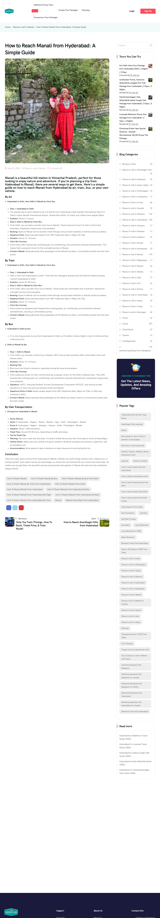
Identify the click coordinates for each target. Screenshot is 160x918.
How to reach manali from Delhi (70, 484)
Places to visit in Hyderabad (134, 219)
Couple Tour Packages (68, 10)
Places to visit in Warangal (134, 312)
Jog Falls (143, 513)
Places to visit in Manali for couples (132, 602)
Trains (125, 318)
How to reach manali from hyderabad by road (77, 494)
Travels (125, 335)
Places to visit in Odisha (132, 271)
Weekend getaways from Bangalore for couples (131, 676)
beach (123, 430)
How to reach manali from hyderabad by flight (29, 494)
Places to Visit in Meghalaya (134, 260)
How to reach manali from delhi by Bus (134, 499)
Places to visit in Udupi (132, 300)
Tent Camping (127, 643)
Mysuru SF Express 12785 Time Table (134, 551)
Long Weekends (141, 525)
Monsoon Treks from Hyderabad (134, 543)
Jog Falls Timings (128, 519)
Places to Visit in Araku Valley (135, 185)
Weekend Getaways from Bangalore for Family (131, 685)
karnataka (125, 525)
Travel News (127, 329)
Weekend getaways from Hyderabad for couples (131, 704)
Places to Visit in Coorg (132, 202)
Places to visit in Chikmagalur (135, 191)
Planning (124, 628)
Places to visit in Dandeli (133, 208)
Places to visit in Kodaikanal (134, 248)
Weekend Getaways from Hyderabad (131, 694)
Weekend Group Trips (43, 5)
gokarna (124, 461)
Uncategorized (128, 341)
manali (58, 500)
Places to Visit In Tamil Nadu (135, 295)
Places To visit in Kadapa (133, 231)
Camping (86, 10)
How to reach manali (16, 478)
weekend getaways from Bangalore (135, 350)
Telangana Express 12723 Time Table (134, 636)
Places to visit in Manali (23, 27)
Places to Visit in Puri (131, 283)
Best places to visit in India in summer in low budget (133, 438)
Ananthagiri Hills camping (132, 424)
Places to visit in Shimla (132, 289)
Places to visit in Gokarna (133, 214)
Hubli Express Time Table (132, 507)
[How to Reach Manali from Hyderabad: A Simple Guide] (8, 507)
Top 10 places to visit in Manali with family (134, 657)
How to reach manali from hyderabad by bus (68, 489)
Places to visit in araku (130, 558)
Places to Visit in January (133, 225)
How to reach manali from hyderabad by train (28, 500)
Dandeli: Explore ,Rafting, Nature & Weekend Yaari (135, 453)
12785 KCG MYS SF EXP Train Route (133, 416)
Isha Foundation (127, 513)
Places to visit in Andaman (134, 179)
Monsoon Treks (129, 164)
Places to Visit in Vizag (132, 306)
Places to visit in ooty (130, 616)
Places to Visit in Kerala (132, 243)
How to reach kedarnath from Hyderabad (133, 468)
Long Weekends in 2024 (131, 531)
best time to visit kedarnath (132, 445)
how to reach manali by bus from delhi (80, 478)
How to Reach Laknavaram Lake (134, 476)
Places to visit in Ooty (131, 277)
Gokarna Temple (140, 461)
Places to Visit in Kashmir (133, 237)
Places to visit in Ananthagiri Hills (137, 169)
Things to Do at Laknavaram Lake (135, 649)
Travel (125, 323)
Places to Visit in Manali (131, 595)
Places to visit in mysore (131, 610)
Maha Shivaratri (127, 537)
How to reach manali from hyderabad (25, 489)
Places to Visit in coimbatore (135, 196)
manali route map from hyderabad (82, 500)
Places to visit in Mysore (132, 266)
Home (7, 27)
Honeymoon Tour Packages (46, 17)
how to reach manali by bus (44, 478)
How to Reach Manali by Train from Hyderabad (28, 484)
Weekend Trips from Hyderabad (134, 711)
